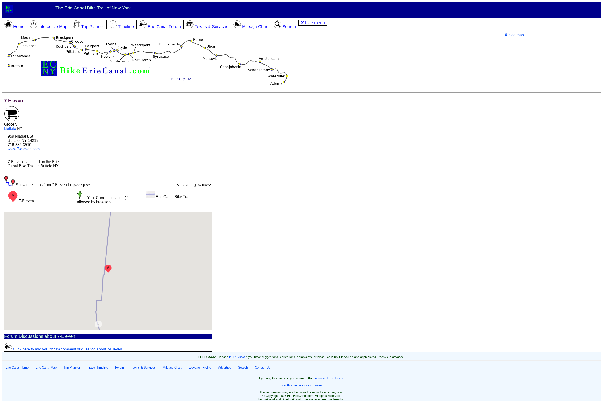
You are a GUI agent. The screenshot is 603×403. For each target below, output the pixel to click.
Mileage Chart (172, 367)
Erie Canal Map (46, 367)
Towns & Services (143, 367)
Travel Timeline (97, 367)
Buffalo (10, 128)
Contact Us (262, 367)
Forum (119, 367)
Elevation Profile (200, 367)
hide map (514, 35)
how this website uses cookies (301, 385)
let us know (237, 357)
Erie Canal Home (17, 367)
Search (243, 367)
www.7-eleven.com (24, 149)
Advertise (224, 367)
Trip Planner (72, 367)
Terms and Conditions (328, 378)
